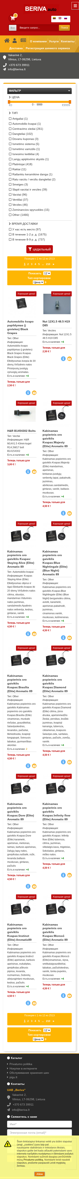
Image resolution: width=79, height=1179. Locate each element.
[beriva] (39, 6)
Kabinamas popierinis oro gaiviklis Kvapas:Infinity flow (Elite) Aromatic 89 (56, 811)
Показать (35, 273)
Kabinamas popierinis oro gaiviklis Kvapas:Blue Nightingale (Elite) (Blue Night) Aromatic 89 (55, 563)
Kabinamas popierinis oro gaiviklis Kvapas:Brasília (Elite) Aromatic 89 (19, 683)
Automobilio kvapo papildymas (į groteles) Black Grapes (20, 327)
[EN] (60, 19)
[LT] (55, 19)
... (43, 264)
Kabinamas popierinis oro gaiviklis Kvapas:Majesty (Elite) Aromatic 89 (55, 438)
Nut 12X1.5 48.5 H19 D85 (56, 323)
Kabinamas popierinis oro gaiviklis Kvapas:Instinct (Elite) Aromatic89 (19, 932)
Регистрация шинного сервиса (48, 48)
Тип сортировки (39, 278)
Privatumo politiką (33, 1159)
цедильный (42, 249)
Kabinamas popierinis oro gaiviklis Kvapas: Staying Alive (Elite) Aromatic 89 (20, 559)
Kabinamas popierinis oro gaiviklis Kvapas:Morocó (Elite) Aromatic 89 (55, 932)
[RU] (66, 19)
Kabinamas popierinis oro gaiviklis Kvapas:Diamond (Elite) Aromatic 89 (55, 683)
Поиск (64, 27)
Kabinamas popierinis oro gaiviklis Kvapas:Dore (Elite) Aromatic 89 (20, 811)
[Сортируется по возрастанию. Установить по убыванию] (46, 282)
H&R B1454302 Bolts (21, 430)
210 (48, 264)
